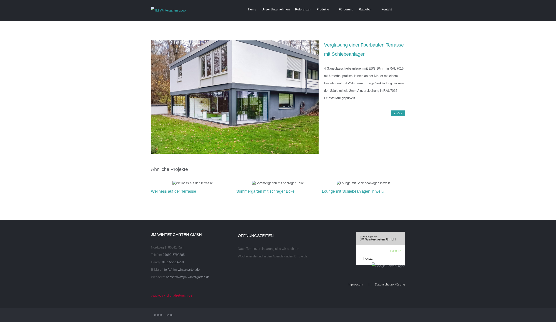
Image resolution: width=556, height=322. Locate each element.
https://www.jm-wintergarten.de (188, 277)
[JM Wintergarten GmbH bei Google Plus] (365, 266)
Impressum (355, 284)
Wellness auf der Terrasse (173, 191)
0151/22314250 (173, 262)
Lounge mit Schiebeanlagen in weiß (353, 191)
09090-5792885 (174, 255)
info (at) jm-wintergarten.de (181, 269)
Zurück (398, 113)
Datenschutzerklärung (390, 284)
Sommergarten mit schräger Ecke (265, 191)
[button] (398, 9)
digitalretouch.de (179, 295)
